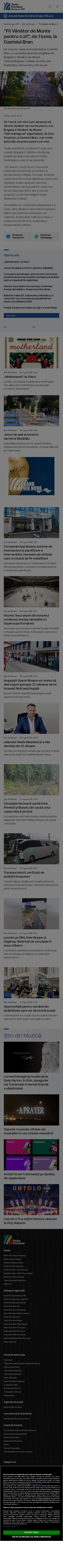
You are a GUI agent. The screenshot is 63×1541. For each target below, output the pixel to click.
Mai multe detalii (37, 1484)
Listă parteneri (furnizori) (10, 1526)
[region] (31, 1503)
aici (17, 1496)
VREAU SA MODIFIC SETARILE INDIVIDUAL (31, 1537)
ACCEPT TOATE (31, 1533)
